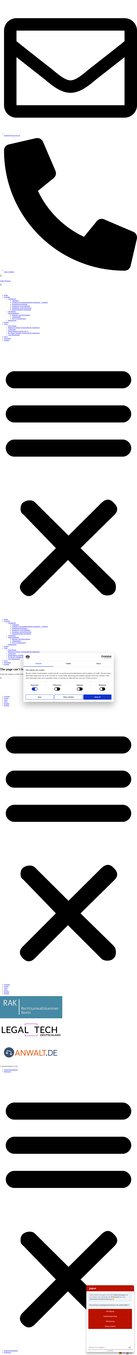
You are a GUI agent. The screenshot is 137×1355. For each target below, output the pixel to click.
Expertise (7, 297)
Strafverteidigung (13, 313)
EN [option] (131, 1353)
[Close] (131, 1288)
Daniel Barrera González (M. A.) (18, 331)
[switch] (57, 689)
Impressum (7, 1071)
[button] (68, 480)
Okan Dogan (12, 326)
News (6, 336)
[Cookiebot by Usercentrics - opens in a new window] (102, 656)
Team (6, 324)
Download (7, 338)
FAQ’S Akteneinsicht (19, 318)
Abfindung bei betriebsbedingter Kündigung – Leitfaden (30, 302)
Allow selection (68, 697)
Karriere (6, 705)
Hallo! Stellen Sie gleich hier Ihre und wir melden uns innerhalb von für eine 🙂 (109, 1297)
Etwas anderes (110, 1326)
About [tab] (98, 663)
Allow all (97, 697)
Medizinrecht (12, 320)
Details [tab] (68, 663)
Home (6, 295)
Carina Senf (12, 329)
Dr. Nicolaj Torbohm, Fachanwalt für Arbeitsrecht (24, 333)
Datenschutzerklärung (11, 1070)
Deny (40, 697)
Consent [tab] (38, 663)
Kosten (6, 322)
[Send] (129, 1347)
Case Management (14, 335)
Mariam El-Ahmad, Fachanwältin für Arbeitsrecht (24, 327)
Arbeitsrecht (12, 299)
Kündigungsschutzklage (19, 304)
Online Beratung (5, 281)
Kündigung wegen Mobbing (21, 306)
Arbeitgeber (12, 311)
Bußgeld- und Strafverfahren (21, 315)
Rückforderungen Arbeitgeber (21, 309)
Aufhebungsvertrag (110, 1316)
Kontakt (6, 340)
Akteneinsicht (16, 317)
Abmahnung (110, 1321)
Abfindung (15, 300)
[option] (129, 1353)
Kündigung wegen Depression (21, 308)
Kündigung (110, 1311)
